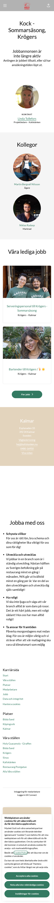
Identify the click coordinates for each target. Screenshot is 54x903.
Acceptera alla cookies (27, 875)
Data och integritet (13, 698)
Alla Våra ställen (11, 771)
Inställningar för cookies (27, 893)
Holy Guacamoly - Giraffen (17, 743)
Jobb (5, 694)
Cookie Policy (20, 852)
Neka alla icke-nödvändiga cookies (27, 884)
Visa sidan (27, 452)
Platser (7, 684)
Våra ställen (9, 680)
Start (5, 675)
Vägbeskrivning (27, 439)
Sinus (6, 757)
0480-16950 (27, 448)
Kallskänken (9, 762)
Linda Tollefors (27, 118)
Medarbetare (10, 689)
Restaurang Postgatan (15, 766)
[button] (48, 5)
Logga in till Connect (27, 795)
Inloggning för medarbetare (27, 791)
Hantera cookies (11, 704)
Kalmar (7, 728)
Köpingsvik (9, 724)
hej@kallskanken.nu (27, 444)
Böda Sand (8, 719)
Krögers (7, 752)
